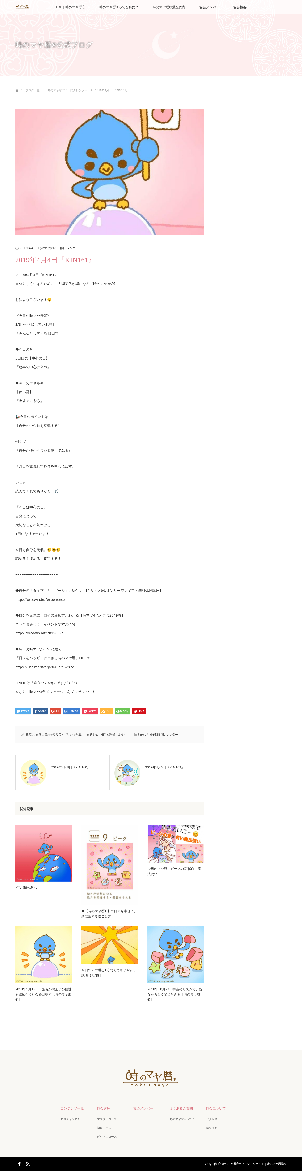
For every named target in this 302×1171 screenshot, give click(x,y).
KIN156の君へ (26, 887)
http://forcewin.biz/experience (40, 599)
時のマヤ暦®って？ (182, 1119)
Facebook (18, 1163)
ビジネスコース (107, 1137)
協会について (216, 1108)
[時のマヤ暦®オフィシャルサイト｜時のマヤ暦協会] (151, 1084)
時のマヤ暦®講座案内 (169, 7)
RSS (27, 1163)
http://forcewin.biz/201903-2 (39, 633)
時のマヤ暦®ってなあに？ (118, 7)
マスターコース (107, 1119)
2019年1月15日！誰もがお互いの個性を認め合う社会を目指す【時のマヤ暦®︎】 (43, 994)
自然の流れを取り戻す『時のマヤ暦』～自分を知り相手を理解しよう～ (81, 734)
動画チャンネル (70, 1119)
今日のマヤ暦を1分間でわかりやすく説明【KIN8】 (108, 972)
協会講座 (103, 1108)
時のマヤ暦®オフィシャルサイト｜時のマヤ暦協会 (254, 1164)
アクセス (211, 1119)
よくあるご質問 (181, 1108)
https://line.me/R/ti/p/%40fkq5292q (44, 666)
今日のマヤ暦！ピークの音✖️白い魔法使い (174, 871)
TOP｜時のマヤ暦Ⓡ (70, 7)
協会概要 (240, 7)
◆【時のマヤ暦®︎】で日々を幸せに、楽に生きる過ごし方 (109, 913)
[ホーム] (16, 84)
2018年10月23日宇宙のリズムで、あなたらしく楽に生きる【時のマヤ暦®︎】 (174, 994)
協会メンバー (209, 7)
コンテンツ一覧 (72, 1108)
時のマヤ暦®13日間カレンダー (58, 248)
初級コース (104, 1128)
